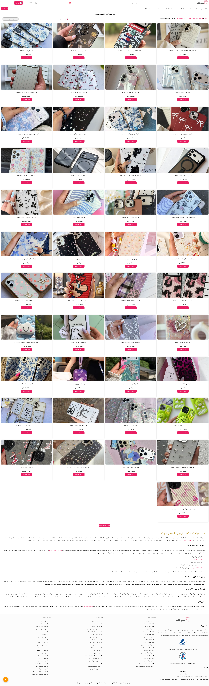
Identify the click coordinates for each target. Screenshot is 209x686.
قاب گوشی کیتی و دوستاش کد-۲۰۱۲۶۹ (130, 259)
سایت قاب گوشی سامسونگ (42, 645)
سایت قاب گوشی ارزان (95, 645)
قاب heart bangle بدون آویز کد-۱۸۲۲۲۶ (78, 384)
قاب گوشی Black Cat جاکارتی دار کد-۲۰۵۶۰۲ (130, 176)
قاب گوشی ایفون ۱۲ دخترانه (94, 661)
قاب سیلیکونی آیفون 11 (196, 568)
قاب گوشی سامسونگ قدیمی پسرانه (40, 671)
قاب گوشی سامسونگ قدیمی (42, 669)
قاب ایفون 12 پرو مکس (95, 634)
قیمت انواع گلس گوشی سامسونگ (92, 656)
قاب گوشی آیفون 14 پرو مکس (93, 632)
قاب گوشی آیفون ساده (43, 658)
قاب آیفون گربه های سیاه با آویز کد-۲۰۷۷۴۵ (78, 134)
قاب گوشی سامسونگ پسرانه (94, 669)
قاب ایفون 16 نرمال (96, 621)
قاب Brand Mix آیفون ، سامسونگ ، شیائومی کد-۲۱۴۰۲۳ (130, 51)
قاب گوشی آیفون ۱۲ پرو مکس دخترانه (144, 666)
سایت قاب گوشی (149, 640)
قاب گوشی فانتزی (44, 621)
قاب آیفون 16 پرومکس (147, 642)
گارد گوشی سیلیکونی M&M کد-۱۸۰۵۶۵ (183, 426)
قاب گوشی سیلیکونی (43, 632)
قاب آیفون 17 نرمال (148, 637)
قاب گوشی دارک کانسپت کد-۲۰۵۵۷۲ (78, 176)
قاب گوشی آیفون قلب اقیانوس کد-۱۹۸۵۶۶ (26, 259)
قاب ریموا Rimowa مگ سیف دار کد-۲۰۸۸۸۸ (26, 92)
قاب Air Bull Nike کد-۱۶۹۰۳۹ (26, 467)
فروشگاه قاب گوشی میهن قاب (201, 630)
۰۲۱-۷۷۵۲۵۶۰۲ (183, 672)
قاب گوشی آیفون (149, 621)
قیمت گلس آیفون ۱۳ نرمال (94, 658)
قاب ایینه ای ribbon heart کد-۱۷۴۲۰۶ (78, 426)
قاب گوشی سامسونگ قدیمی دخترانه (40, 674)
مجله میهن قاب (176, 9)
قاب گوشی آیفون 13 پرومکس (41, 637)
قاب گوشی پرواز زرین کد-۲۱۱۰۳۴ (78, 51)
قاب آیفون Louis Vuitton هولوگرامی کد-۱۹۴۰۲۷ (26, 301)
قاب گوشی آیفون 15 (95, 626)
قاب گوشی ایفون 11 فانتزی (55, 550)
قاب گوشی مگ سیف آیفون (147, 658)
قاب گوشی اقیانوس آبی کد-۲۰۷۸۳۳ (130, 134)
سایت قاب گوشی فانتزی (95, 648)
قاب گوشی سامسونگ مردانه (42, 666)
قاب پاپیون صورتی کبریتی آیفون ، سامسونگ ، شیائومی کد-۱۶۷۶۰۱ (182, 509)
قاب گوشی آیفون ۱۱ (44, 640)
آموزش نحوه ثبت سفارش (158, 9)
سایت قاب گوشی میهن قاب (114, 683)
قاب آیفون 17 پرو (149, 634)
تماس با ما (144, 9)
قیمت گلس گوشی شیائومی (94, 666)
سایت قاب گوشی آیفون (43, 642)
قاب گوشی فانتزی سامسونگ (42, 626)
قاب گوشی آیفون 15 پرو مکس (93, 629)
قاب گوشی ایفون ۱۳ (148, 650)
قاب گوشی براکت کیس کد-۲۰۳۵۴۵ (130, 217)
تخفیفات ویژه (169, 9)
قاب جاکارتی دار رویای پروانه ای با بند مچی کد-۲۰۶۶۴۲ (26, 134)
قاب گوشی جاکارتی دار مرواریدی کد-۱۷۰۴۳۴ (26, 426)
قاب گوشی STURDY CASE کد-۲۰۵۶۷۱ (183, 176)
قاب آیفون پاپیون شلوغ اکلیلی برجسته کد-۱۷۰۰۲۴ (182, 467)
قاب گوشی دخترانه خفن (147, 626)
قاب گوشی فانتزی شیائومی (42, 629)
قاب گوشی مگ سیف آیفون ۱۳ (146, 664)
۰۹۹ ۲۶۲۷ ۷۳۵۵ (183, 674)
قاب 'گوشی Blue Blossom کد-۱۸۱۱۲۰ (26, 384)
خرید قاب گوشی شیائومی (147, 648)
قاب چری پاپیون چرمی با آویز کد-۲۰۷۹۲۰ (182, 134)
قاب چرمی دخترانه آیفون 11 (195, 560)
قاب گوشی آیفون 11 (186, 540)
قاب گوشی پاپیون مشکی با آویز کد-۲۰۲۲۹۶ (26, 217)
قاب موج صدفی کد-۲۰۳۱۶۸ (78, 217)
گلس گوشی (166, 630)
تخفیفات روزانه (4, 9)
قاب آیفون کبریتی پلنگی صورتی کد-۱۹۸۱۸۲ (182, 301)
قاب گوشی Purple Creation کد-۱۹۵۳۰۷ (130, 301)
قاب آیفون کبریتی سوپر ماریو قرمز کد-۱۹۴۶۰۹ (78, 301)
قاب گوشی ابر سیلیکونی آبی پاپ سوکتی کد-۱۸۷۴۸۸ (26, 342)
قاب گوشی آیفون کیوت (43, 656)
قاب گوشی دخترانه (193, 18)
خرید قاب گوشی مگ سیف (147, 656)
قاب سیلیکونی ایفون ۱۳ (147, 661)
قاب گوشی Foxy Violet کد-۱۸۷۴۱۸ (183, 384)
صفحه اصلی (190, 9)
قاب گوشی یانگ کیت (95, 624)
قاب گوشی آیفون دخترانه (182, 18)
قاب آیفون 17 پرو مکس (147, 632)
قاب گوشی (200, 18)
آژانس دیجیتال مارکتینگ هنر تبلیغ (84, 683)
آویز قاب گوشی (97, 653)
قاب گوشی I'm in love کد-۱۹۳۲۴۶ (78, 342)
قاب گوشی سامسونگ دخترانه (41, 664)
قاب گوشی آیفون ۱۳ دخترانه (146, 653)
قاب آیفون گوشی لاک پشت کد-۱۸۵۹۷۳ (130, 384)
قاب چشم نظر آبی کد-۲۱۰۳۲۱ (26, 51)
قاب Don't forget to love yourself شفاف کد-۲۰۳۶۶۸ (182, 217)
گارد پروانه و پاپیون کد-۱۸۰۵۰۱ (130, 426)
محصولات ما (184, 9)
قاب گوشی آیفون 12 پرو (95, 642)
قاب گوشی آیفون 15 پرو (95, 637)
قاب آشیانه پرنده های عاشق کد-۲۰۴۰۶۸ (26, 176)
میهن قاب (206, 18)
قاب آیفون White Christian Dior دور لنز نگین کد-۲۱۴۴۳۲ (182, 51)
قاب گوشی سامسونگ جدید (147, 645)
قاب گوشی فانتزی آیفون (43, 624)
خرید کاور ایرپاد (45, 634)
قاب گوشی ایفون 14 (96, 640)
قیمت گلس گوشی (96, 664)
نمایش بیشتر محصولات (104, 525)
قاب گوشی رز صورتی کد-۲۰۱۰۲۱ (78, 259)
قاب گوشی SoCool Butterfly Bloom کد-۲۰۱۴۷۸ (182, 259)
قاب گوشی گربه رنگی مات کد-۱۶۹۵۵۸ (130, 467)
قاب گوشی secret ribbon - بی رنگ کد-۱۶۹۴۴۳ (78, 467)
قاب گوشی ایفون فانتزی (43, 661)
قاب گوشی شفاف (96, 650)
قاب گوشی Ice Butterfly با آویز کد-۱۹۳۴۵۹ (130, 342)
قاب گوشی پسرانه (149, 629)
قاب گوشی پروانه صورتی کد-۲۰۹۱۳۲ (130, 92)
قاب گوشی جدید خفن (148, 624)
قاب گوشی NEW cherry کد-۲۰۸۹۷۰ (78, 92)
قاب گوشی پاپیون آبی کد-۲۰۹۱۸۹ (182, 92)
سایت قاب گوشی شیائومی (42, 648)
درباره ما (150, 9)
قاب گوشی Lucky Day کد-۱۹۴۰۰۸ (182, 342)
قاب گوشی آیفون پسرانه (43, 653)
